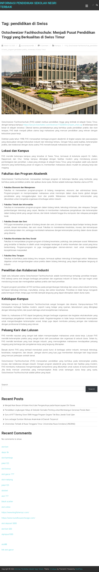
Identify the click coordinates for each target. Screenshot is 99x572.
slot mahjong (7, 479)
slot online (6, 507)
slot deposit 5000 (9, 523)
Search (5, 385)
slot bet (5, 447)
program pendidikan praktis (17, 50)
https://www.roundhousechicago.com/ (18, 518)
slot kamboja (7, 458)
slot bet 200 (7, 529)
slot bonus (6, 469)
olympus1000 (7, 534)
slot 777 (5, 496)
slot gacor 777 (8, 474)
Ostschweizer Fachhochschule (79, 46)
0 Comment (44, 46)
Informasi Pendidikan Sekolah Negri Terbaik (28, 569)
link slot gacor (8, 550)
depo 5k (5, 452)
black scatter (7, 501)
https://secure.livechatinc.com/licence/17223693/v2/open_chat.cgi (52, 125)
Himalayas (53, 569)
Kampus (58, 46)
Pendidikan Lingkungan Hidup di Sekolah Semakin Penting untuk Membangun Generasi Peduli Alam (47, 410)
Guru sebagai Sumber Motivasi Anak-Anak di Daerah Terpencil (31, 419)
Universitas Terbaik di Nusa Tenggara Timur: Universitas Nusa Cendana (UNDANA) (40, 424)
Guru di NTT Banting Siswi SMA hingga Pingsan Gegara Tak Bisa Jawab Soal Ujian (40, 414)
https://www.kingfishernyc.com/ (15, 512)
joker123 (5, 463)
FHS (66, 46)
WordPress (78, 569)
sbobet (5, 490)
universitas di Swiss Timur (37, 50)
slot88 (4, 544)
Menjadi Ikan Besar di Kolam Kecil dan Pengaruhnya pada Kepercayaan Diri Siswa (40, 405)
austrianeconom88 (27, 46)
